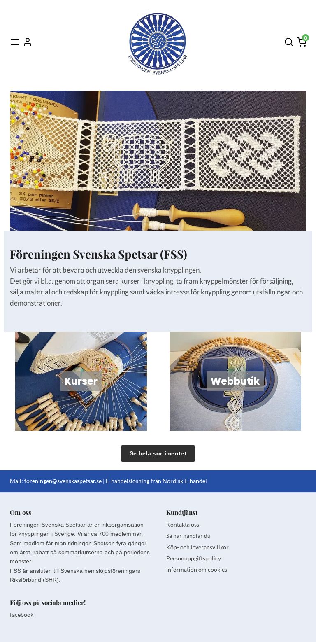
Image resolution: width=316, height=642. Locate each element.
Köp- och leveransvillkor (197, 547)
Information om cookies (196, 569)
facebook (21, 614)
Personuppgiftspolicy (193, 558)
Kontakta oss (182, 524)
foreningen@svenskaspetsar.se (63, 480)
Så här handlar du (188, 535)
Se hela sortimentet (158, 453)
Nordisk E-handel (185, 480)
